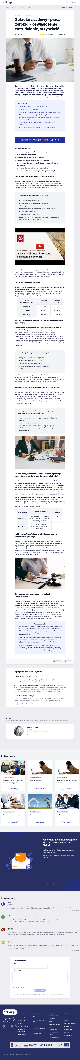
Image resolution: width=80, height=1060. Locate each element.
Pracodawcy (21, 1020)
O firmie (66, 1017)
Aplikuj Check (68, 1026)
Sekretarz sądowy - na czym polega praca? (33, 106)
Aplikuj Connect (68, 1029)
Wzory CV (52, 1021)
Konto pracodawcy (38, 1025)
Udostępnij (57, 661)
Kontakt (66, 1020)
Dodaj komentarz (40, 990)
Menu (75, 2)
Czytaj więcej (13, 788)
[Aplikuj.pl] (10, 1012)
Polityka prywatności (70, 1023)
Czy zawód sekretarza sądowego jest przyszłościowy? (37, 127)
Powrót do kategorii (67, 7)
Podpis (14, 963)
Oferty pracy (21, 1017)
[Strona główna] (7, 2)
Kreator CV (52, 1018)
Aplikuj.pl (8, 7)
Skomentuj (68, 661)
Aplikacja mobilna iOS (55, 1038)
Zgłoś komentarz (75, 910)
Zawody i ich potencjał (24, 7)
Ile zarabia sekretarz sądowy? (29, 109)
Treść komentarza (17, 970)
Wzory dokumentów (54, 1024)
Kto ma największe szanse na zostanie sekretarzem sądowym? (39, 112)
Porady (14, 7)
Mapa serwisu (68, 1035)
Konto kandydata (23, 1026)
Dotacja (66, 1032)
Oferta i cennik (37, 1017)
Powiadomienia (22, 1034)
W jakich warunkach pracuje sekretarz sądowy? (34, 115)
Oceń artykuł (15, 984)
